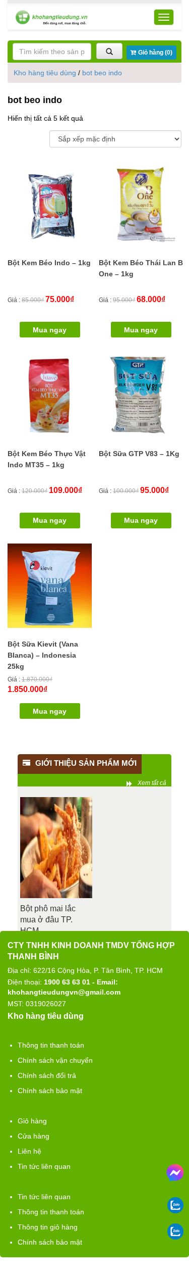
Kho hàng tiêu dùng (45, 73)
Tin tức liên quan (44, 1166)
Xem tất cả (152, 782)
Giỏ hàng (32, 1121)
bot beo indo (102, 73)
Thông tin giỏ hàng (48, 1227)
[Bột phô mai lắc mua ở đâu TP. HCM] (56, 847)
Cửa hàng (33, 1136)
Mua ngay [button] (50, 330)
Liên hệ (29, 1151)
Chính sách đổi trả (47, 1075)
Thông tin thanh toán (51, 1045)
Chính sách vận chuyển (55, 1060)
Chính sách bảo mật (50, 1091)
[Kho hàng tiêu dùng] (51, 17)
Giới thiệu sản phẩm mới (86, 763)
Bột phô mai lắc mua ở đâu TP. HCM (48, 919)
